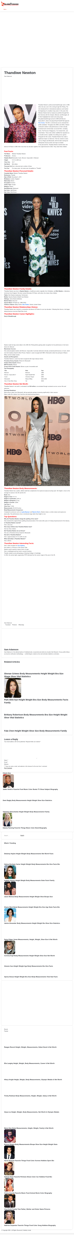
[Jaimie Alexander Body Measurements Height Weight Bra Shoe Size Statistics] (10, 921)
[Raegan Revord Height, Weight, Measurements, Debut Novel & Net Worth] (14, 1045)
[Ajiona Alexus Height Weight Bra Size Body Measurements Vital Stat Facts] (10, 974)
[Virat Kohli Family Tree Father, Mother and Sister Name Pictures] (9, 1207)
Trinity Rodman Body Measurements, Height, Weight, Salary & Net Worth (30, 1096)
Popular (6, 1031)
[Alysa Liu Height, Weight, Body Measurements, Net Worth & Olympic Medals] (14, 1110)
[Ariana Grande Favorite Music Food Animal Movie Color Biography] (9, 1191)
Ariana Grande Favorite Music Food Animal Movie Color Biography (28, 1193)
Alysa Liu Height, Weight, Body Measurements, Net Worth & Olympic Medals (31, 1112)
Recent (6, 1029)
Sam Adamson (8, 76)
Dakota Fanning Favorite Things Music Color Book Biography (25, 828)
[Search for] (72, 9)
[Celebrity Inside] (9, 3)
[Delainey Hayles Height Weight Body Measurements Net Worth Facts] (10, 851)
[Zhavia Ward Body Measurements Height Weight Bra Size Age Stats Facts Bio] (10, 905)
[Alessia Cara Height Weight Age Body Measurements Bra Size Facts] (10, 964)
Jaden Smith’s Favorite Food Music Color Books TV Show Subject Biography (30, 789)
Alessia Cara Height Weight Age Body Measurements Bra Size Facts (28, 966)
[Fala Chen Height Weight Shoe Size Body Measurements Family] (13, 728)
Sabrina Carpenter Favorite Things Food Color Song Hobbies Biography (30, 1225)
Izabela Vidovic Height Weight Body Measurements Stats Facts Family (29, 880)
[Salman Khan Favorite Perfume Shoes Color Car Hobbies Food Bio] (9, 1175)
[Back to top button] (0, 1232)
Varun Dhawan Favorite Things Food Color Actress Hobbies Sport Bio (29, 1160)
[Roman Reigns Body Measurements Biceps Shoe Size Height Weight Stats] (10, 1142)
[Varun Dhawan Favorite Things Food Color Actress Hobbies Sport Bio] (9, 1158)
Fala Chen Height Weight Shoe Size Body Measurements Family (35, 731)
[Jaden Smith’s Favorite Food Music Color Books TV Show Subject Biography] (8, 787)
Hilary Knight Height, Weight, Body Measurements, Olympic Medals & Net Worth (33, 1079)
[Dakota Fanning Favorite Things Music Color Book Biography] (7, 826)
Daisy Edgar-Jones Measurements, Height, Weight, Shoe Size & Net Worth (30, 939)
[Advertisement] (37, 25)
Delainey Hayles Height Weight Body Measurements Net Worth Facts (28, 854)
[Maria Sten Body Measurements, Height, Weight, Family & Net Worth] (14, 1126)
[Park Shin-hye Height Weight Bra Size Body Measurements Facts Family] (12, 697)
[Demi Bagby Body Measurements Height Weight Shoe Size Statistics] (9, 798)
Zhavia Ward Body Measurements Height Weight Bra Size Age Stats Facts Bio (32, 907)
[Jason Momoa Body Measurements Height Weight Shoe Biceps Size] (10, 894)
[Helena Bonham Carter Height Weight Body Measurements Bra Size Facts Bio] (10, 862)
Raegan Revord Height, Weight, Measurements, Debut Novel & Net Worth (30, 1047)
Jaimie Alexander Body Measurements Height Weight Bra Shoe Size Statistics (32, 923)
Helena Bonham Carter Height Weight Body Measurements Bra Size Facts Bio (32, 864)
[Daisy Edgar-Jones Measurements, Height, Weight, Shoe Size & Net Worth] (14, 937)
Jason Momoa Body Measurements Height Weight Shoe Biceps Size (28, 897)
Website (6, 764)
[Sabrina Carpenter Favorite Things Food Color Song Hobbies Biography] (9, 1223)
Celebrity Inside (27, 1230)
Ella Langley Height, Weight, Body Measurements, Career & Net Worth (29, 1063)
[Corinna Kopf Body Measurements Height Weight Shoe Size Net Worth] (9, 953)
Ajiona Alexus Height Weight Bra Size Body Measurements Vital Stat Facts (31, 977)
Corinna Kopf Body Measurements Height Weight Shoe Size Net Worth (29, 956)
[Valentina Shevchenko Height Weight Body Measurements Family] (9, 809)
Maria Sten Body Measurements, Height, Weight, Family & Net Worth (28, 1128)
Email (6, 762)
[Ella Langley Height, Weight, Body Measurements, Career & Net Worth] (14, 1061)
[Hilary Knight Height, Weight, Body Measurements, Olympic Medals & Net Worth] (14, 1077)
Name (6, 760)
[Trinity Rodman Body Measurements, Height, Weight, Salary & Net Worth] (14, 1094)
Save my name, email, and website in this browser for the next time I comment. (26, 766)
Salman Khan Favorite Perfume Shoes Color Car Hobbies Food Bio (28, 1177)
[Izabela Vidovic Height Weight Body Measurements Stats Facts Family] (10, 878)
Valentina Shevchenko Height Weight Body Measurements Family (26, 812)
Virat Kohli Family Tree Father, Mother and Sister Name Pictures (27, 1209)
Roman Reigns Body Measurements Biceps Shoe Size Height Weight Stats (30, 1144)
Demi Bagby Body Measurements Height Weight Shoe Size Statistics (27, 800)
